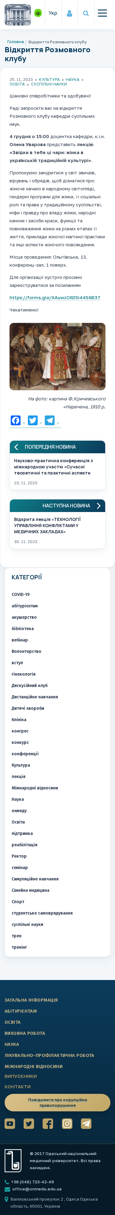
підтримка (22, 833)
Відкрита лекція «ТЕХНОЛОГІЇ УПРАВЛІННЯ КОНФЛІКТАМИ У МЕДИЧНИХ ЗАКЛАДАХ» (47, 524)
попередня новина (50, 447)
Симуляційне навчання (35, 879)
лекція (18, 776)
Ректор (19, 856)
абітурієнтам (25, 606)
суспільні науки (49, 83)
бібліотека (23, 628)
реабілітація (24, 845)
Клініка (19, 719)
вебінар (20, 640)
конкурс (20, 742)
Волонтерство (26, 651)
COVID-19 (20, 594)
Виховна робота (25, 1033)
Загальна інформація (31, 1000)
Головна (15, 41)
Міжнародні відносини (35, 788)
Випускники (21, 1076)
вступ (17, 662)
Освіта (17, 83)
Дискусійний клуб (30, 685)
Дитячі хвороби (28, 708)
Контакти (18, 1086)
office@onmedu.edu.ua (37, 1188)
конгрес (20, 731)
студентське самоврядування (42, 913)
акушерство (24, 617)
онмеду (19, 810)
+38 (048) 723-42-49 (32, 1181)
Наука (72, 79)
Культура (49, 79)
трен (16, 936)
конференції (25, 753)
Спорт (18, 901)
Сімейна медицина (30, 890)
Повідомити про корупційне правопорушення (57, 1102)
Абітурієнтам (21, 1011)
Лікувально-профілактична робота (49, 1055)
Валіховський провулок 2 (37, 1199)
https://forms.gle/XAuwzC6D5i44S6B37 (55, 297)
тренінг (19, 947)
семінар (20, 867)
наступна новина (66, 505)
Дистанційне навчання (35, 697)
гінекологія (24, 674)
